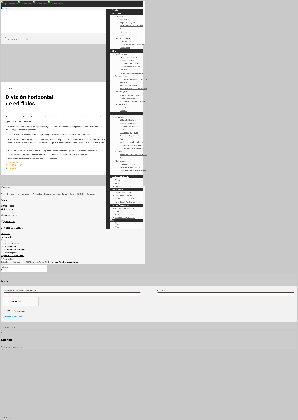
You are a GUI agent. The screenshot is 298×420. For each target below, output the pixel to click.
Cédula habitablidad (8, 246)
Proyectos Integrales (9, 253)
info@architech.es (8, 209)
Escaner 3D (5, 234)
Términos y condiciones (68, 262)
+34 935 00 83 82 (7, 206)
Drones (3, 240)
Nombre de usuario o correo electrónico (20, 291)
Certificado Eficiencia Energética (13, 249)
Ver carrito (18, 347)
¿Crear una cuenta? (8, 327)
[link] (28, 39)
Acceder (7, 311)
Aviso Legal (53, 262)
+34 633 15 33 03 (10, 215)
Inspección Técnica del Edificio (12, 256)
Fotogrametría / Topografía (11, 243)
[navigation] (149, 340)
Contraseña (162, 291)
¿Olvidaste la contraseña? (13, 317)
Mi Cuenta (6, 8)
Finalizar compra (7, 347)
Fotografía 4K (6, 237)
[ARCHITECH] (32, 4)
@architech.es (9, 222)
